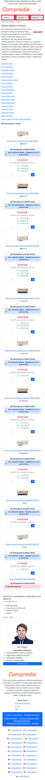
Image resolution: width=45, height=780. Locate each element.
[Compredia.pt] (9, 759)
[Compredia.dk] (9, 751)
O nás (5, 617)
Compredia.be (16, 743)
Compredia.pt (16, 759)
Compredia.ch (31, 747)
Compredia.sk (16, 768)
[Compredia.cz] (9, 763)
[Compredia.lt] (17, 776)
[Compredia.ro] (24, 768)
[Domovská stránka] (22, 674)
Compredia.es (31, 730)
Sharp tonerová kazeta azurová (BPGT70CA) (22, 298)
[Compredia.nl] (26, 738)
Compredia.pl (31, 759)
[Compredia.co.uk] (8, 738)
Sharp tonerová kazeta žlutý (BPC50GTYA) (22, 544)
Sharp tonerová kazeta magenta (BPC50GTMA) (22, 450)
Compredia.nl (33, 738)
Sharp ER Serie (7, 93)
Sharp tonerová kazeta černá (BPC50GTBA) (22, 246)
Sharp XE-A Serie (7, 113)
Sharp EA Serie (7, 83)
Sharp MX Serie (7, 106)
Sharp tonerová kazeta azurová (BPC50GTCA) (22, 350)
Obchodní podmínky (22, 721)
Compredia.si (31, 764)
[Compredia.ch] (24, 747)
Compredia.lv (31, 772)
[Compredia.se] (24, 751)
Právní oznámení (11, 718)
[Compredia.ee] (9, 772)
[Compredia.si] (25, 763)
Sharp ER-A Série (7, 90)
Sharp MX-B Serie (8, 96)
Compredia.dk (16, 751)
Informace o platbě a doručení (18, 723)
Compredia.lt (24, 776)
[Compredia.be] (9, 742)
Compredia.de (16, 730)
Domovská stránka (8, 22)
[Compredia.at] (25, 742)
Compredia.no (31, 755)
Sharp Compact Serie (9, 80)
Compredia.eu (16, 747)
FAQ (11, 617)
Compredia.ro (31, 768)
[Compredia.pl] (24, 759)
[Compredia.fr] (24, 734)
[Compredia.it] (10, 734)
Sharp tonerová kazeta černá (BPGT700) (22, 141)
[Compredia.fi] (9, 755)
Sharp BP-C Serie (7, 70)
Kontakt (35, 723)
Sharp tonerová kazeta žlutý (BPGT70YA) (22, 500)
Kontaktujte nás (22, 664)
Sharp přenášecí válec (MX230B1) (23, 579)
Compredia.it (16, 734)
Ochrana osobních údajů (29, 718)
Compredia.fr (31, 734)
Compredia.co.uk (16, 738)
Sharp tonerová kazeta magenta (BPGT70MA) (22, 398)
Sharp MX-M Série (8, 103)
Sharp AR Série (7, 67)
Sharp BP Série (7, 73)
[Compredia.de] (9, 730)
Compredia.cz (16, 764)
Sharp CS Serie (7, 77)
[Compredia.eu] (9, 747)
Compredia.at (31, 743)
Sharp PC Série (7, 109)
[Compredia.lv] (25, 772)
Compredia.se (31, 751)
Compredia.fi (16, 755)
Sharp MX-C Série (8, 100)
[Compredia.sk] (9, 768)
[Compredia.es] (24, 730)
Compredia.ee (16, 772)
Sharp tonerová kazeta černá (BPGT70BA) (22, 193)
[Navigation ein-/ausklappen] (39, 10)
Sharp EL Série (7, 87)
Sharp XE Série (7, 116)
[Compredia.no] (24, 755)
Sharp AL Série (7, 64)
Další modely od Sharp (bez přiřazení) (16, 119)
